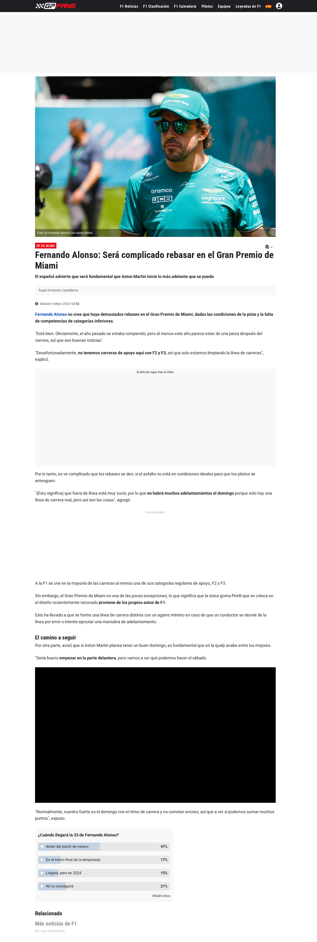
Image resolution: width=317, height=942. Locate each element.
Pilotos (207, 6)
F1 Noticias (129, 6)
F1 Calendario (185, 6)
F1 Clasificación (156, 6)
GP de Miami (45, 246)
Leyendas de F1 (248, 6)
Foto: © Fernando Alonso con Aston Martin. (65, 233)
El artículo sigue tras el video (155, 372)
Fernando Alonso (51, 314)
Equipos (224, 6)
